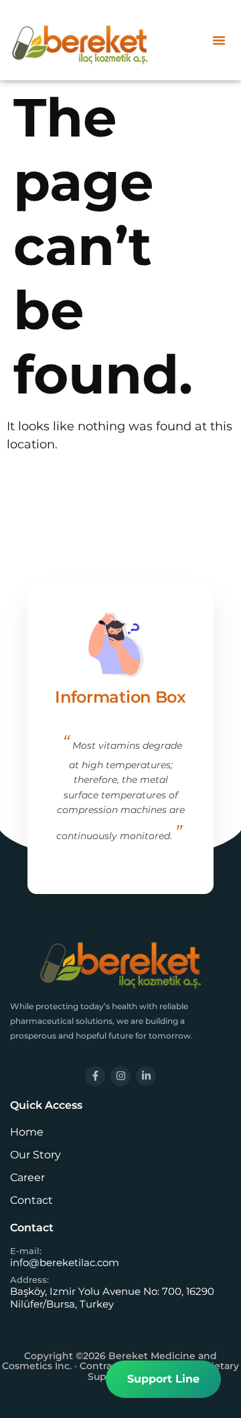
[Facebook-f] (95, 1076)
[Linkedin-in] (146, 1076)
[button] (219, 40)
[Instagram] (120, 1076)
